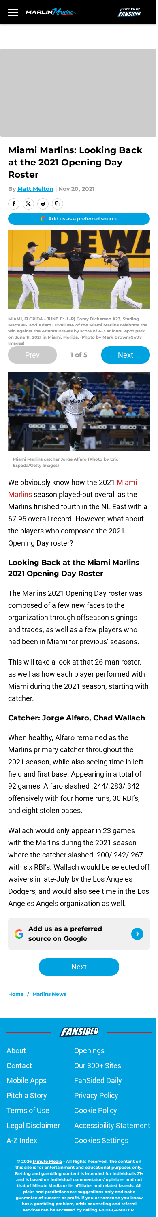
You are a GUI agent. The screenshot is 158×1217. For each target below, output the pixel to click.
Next (125, 355)
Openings (89, 1050)
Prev (32, 355)
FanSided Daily (98, 1080)
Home (16, 994)
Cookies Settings (101, 1140)
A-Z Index (21, 1140)
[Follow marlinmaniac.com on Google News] (137, 934)
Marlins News (49, 994)
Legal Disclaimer (33, 1125)
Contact (19, 1065)
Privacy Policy (96, 1095)
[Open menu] (13, 12)
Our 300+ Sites (97, 1065)
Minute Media (47, 1161)
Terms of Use (27, 1110)
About (16, 1050)
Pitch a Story (26, 1095)
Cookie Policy (95, 1110)
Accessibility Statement (112, 1125)
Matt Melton (35, 189)
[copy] (57, 204)
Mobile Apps (26, 1080)
